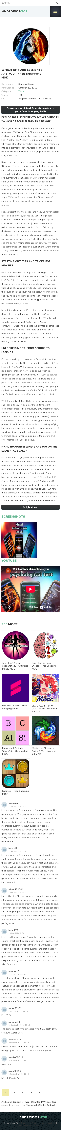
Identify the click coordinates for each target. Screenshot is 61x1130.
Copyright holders (22, 1125)
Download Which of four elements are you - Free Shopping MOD (30, 110)
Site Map (25, 1122)
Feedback (51, 1122)
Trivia (21, 91)
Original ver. (30, 507)
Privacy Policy (38, 1122)
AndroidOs (15, 11)
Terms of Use (39, 1125)
